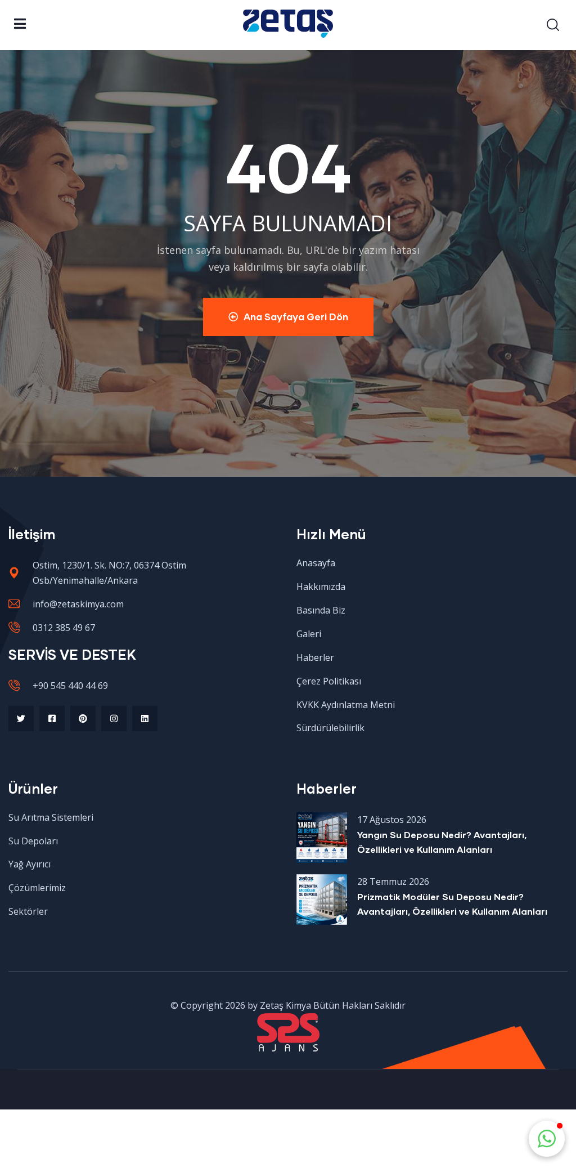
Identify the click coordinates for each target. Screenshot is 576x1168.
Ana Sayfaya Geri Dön (296, 317)
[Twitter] (21, 718)
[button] (547, 1139)
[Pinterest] (83, 718)
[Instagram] (114, 718)
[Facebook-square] (52, 718)
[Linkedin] (145, 718)
